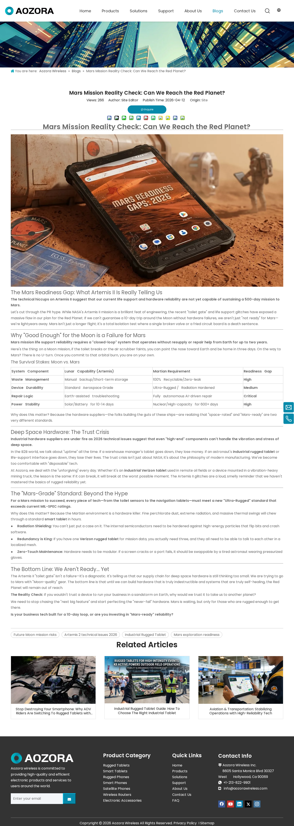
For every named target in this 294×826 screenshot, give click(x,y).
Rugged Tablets (116, 765)
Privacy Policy (185, 823)
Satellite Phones (116, 788)
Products (110, 11)
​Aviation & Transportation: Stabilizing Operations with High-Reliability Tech (240, 711)
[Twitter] (248, 804)
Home (85, 11)
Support (166, 11)
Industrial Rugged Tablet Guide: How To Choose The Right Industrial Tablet (147, 711)
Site (204, 100)
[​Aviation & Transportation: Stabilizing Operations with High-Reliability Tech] (240, 680)
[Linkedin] (239, 804)
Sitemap (207, 823)
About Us (193, 11)
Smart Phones (115, 782)
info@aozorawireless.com (245, 788)
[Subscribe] (69, 798)
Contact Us (245, 11)
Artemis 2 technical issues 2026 (90, 634)
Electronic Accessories (122, 800)
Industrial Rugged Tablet (145, 634)
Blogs (218, 11)
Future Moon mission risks (35, 634)
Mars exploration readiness (197, 634)
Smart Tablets (115, 771)
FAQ (175, 800)
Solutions (138, 11)
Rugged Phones (116, 776)
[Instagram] (257, 804)
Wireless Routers (117, 794)
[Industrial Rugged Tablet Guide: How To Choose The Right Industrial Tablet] (147, 680)
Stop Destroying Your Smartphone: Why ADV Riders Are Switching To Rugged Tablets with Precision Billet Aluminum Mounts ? (53, 711)
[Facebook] (221, 804)
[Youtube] (230, 804)
